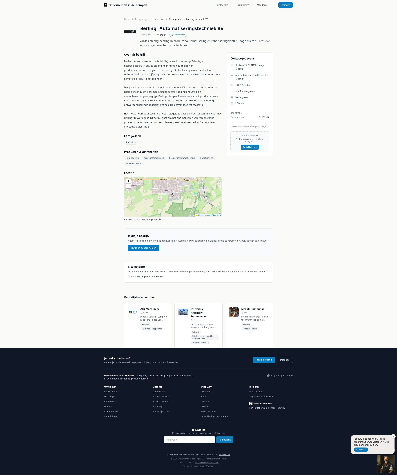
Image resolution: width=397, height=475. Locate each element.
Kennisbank (110, 401)
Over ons (205, 391)
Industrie (159, 19)
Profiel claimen (160, 401)
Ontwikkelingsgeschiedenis (215, 416)
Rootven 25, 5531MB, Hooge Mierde (142, 219)
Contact (205, 401)
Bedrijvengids (142, 19)
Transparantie (208, 411)
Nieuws (108, 406)
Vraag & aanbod (161, 396)
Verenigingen (111, 416)
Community (243, 4)
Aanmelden (225, 439)
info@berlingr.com (245, 91)
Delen (163, 34)
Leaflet (201, 215)
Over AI (205, 406)
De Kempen (110, 396)
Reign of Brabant (207, 466)
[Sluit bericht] (393, 436)
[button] (173, 195)
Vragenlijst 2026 (161, 411)
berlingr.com (242, 97)
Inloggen (285, 4)
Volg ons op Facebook (281, 375)
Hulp (203, 396)
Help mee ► (361, 449)
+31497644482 (242, 84)
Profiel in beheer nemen (143, 247)
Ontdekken (222, 4)
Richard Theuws (276, 407)
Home (127, 19)
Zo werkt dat (224, 454)
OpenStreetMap (214, 215)
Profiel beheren (249, 147)
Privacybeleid (256, 391)
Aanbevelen (180, 34)
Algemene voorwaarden (261, 396)
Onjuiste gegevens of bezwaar (147, 276)
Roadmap (158, 406)
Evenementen (111, 411)
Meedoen (262, 4)
